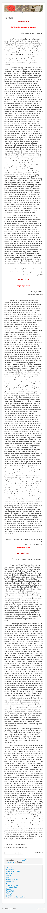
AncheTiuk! (9, 873)
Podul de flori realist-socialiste (15, 897)
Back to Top (41, 909)
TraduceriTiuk (10, 891)
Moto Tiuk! (9, 867)
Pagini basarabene (11, 887)
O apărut (8, 889)
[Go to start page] (6, 853)
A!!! (7, 883)
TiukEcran (9, 893)
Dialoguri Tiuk (10, 881)
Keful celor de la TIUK (13, 871)
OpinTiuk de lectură (12, 879)
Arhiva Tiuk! (9, 895)
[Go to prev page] (11, 853)
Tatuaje (8, 877)
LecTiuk (8, 875)
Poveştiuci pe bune (12, 885)
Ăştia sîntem (10, 869)
